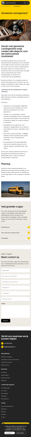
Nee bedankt (20, 433)
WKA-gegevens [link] (5, 398)
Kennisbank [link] (4, 409)
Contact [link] (3, 417)
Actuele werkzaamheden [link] (7, 406)
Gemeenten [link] (4, 372)
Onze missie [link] (4, 390)
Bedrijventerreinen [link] (5, 377)
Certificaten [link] (4, 396)
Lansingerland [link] (17, 6)
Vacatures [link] (3, 414)
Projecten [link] (3, 411)
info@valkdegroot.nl (9, 347)
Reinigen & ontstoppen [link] (6, 356)
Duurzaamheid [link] (4, 393)
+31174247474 (8, 343)
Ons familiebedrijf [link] (5, 388)
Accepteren (8, 433)
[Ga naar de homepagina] (9, 2)
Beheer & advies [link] (5, 365)
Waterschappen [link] (5, 375)
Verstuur (5, 320)
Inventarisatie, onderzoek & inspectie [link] (10, 359)
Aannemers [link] (3, 380)
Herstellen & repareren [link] (6, 362)
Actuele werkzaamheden (8, 6)
